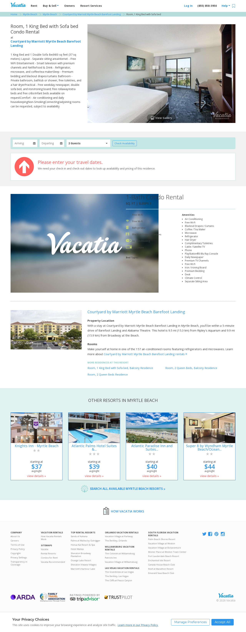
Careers (15, 540)
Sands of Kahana (79, 536)
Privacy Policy (18, 549)
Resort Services (91, 6)
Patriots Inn (111, 557)
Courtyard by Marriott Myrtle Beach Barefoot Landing (136, 311)
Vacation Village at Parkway (119, 536)
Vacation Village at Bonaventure (164, 547)
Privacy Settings (19, 557)
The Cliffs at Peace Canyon (118, 580)
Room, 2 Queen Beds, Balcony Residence (191, 368)
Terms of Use (17, 544)
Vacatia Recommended (53, 561)
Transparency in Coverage (19, 563)
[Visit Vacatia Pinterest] (216, 534)
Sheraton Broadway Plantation (81, 555)
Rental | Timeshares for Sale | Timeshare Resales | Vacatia (226, 595)
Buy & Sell (50, 6)
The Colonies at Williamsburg (120, 553)
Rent (34, 6)
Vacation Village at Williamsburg (121, 561)
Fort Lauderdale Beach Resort (163, 556)
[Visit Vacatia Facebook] (210, 534)
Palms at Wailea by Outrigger (85, 540)
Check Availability (125, 143)
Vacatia (44, 549)
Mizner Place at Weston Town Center (167, 551)
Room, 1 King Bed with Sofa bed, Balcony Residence (120, 368)
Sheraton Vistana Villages (83, 564)
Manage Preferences (190, 622)
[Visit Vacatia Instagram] (223, 534)
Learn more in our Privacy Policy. (138, 625)
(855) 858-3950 (207, 6)
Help (225, 6)
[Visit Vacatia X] (204, 534)
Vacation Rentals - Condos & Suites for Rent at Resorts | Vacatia (18, 5)
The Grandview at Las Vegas (119, 571)
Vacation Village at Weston (161, 543)
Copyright (16, 553)
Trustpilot (118, 597)
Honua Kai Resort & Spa (83, 544)
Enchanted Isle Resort (159, 560)
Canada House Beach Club (161, 564)
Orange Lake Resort (81, 560)
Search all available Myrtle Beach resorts (127, 489)
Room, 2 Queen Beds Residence (107, 374)
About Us (15, 536)
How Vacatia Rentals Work (51, 538)
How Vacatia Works (127, 511)
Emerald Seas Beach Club (161, 573)
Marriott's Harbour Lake (83, 568)
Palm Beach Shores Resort (161, 539)
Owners (69, 6)
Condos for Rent (49, 557)
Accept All (222, 622)
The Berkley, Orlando (116, 540)
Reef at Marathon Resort (160, 568)
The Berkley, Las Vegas (116, 576)
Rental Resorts (48, 553)
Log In (188, 6)
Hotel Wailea (77, 549)
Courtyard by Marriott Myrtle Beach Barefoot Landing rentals (144, 354)
